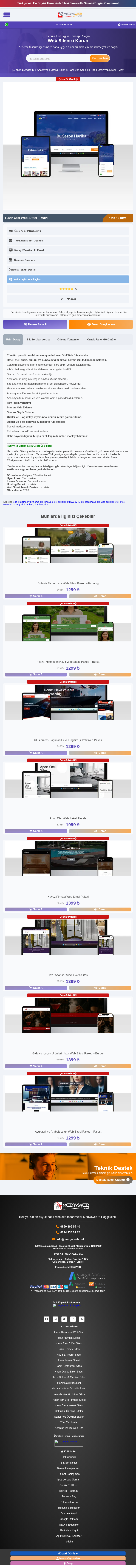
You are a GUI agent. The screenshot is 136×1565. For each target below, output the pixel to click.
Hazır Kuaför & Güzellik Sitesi (69, 1388)
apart (15, 504)
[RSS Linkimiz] (81, 1319)
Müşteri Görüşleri (68, 1553)
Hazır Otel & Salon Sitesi (69, 1371)
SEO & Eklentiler (69, 1524)
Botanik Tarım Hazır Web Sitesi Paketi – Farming (68, 583)
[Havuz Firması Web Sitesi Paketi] (68, 859)
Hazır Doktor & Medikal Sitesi (69, 1377)
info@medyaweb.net (69, 1239)
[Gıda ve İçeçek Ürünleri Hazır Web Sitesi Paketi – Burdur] (68, 1016)
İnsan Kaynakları (69, 1558)
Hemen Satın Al (37, 324)
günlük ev (24, 504)
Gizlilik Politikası (69, 1485)
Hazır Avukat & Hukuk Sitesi (68, 1394)
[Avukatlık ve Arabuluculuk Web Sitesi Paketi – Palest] (68, 1094)
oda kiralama (19, 502)
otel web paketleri (106, 502)
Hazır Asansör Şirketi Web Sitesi (68, 975)
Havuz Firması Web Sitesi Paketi (68, 896)
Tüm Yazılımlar (69, 1422)
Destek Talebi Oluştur (111, 1179)
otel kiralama (46, 502)
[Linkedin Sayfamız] (73, 1319)
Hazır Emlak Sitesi (69, 1337)
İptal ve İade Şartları (68, 1479)
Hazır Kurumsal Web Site (69, 1332)
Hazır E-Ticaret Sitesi (69, 1354)
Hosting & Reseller (69, 1507)
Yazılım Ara (100, 58)
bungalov (33, 504)
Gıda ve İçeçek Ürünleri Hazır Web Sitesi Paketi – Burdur (68, 1053)
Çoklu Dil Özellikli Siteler (69, 1410)
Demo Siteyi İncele (103, 324)
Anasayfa (42, 69)
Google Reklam (69, 1518)
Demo (102, 596)
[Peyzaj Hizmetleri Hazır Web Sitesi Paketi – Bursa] (68, 624)
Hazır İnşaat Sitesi (69, 1360)
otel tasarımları (88, 502)
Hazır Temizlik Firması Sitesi (69, 1399)
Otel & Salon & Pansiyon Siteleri (69, 69)
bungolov (43, 504)
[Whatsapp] (7, 25)
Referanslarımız (69, 1502)
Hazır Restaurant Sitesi (68, 1365)
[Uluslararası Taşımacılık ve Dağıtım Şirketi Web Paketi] (68, 703)
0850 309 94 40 (70, 1226)
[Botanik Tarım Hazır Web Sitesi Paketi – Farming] (68, 546)
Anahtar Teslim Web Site (69, 1427)
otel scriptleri (60, 502)
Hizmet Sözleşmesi (69, 1473)
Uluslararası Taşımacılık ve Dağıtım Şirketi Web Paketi (68, 740)
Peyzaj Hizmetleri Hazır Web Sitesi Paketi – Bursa (68, 661)
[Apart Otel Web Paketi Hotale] (68, 781)
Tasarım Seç (69, 1496)
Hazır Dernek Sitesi (69, 1348)
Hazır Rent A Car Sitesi (69, 1343)
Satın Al (38, 596)
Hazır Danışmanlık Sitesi (69, 1405)
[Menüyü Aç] (6, 15)
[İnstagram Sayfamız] (55, 1319)
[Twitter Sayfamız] (64, 1319)
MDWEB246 (73, 502)
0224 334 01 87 (70, 1232)
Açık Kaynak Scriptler (68, 1535)
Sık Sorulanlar (69, 1462)
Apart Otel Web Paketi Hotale (68, 818)
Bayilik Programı (68, 1490)
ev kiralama (33, 502)
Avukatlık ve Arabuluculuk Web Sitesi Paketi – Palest (68, 1131)
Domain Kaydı (69, 1513)
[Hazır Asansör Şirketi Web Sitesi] (68, 938)
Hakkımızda (69, 1456)
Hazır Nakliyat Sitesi (69, 1382)
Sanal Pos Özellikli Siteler (69, 1416)
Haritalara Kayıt (69, 1530)
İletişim (69, 1541)
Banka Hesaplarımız (69, 1468)
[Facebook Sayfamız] (46, 1319)
